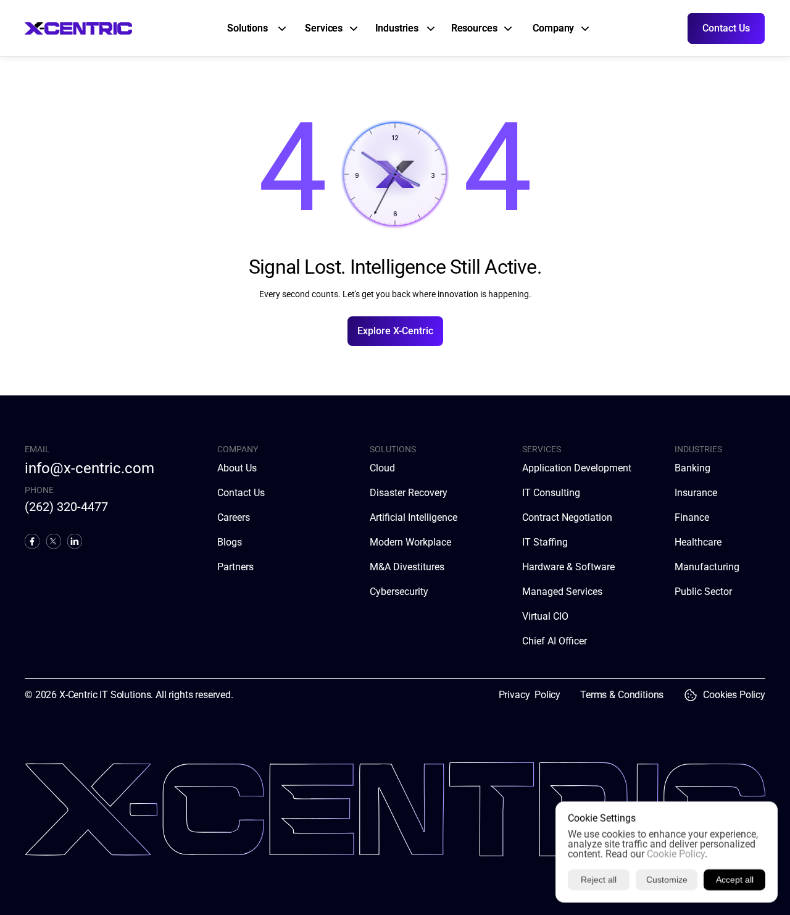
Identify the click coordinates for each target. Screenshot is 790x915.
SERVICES (541, 449)
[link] (249, 28)
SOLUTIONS (393, 449)
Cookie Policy (676, 854)
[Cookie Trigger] (690, 695)
